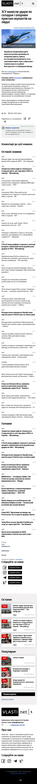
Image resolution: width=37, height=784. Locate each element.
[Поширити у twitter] (29, 119)
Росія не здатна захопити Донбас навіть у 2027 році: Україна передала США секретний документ (18, 270)
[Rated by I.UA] (5, 725)
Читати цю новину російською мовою (24, 27)
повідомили (11, 71)
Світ (2, 157)
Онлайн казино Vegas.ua (19, 773)
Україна (4, 362)
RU (21, 780)
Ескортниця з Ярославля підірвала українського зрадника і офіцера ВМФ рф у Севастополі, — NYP (18, 183)
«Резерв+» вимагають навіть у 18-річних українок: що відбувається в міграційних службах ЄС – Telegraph (17, 235)
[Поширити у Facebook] (25, 119)
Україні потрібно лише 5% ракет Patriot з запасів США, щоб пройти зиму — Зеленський (17, 336)
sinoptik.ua (19, 559)
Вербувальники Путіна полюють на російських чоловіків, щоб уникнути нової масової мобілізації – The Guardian (17, 258)
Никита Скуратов (12, 128)
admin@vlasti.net (18, 722)
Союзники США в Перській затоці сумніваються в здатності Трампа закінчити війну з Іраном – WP (18, 194)
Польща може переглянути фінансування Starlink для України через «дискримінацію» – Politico (18, 324)
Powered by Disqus (7, 699)
